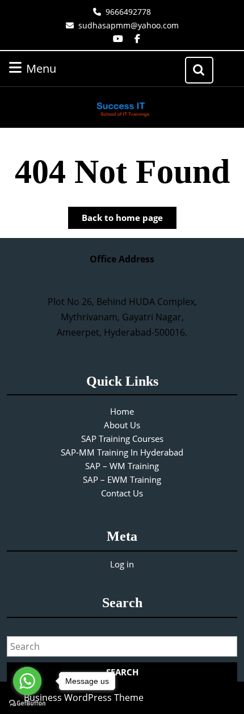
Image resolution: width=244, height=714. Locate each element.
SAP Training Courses (122, 438)
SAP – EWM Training (122, 479)
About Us (122, 425)
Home (122, 411)
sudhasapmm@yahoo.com (128, 25)
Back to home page (129, 220)
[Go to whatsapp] (27, 681)
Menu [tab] (56, 68)
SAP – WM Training (122, 465)
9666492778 (128, 11)
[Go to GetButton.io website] (27, 702)
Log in (122, 564)
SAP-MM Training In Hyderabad (122, 452)
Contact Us (122, 493)
